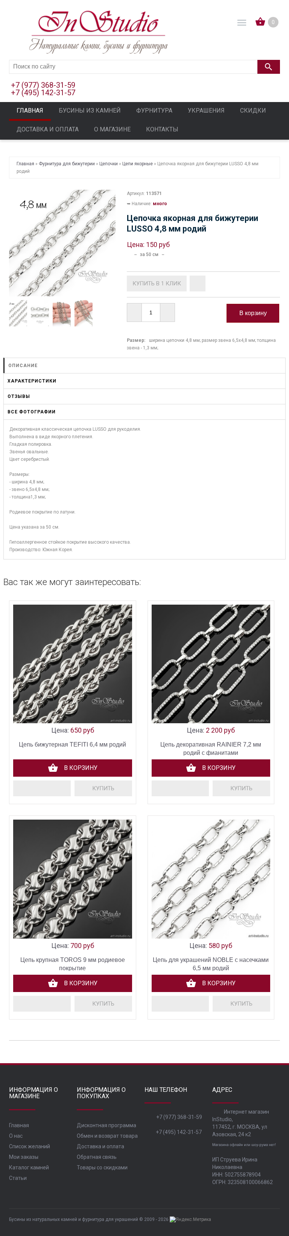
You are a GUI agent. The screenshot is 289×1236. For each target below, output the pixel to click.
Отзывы (19, 396)
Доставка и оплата (100, 1146)
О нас (16, 1136)
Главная (19, 1125)
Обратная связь (97, 1157)
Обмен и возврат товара (107, 1136)
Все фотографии (32, 412)
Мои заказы (23, 1157)
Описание (23, 365)
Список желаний (29, 1146)
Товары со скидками (102, 1167)
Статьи (18, 1178)
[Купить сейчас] (157, 283)
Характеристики (32, 381)
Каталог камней (29, 1167)
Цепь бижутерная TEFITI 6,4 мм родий (72, 744)
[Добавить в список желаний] (197, 283)
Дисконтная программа (106, 1125)
